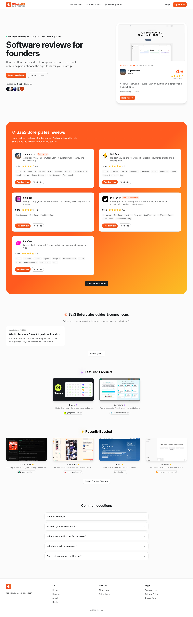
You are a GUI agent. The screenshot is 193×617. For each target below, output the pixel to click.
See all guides (96, 353)
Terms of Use (151, 590)
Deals (55, 602)
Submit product (115, 4)
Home (55, 590)
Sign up (178, 4)
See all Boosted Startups (96, 481)
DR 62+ (35, 36)
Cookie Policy (151, 598)
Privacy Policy (151, 594)
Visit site (37, 182)
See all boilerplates (96, 283)
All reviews (104, 590)
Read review (127, 98)
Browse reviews (16, 75)
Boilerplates (95, 4)
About (55, 598)
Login (167, 4)
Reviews (78, 4)
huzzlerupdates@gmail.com (19, 593)
